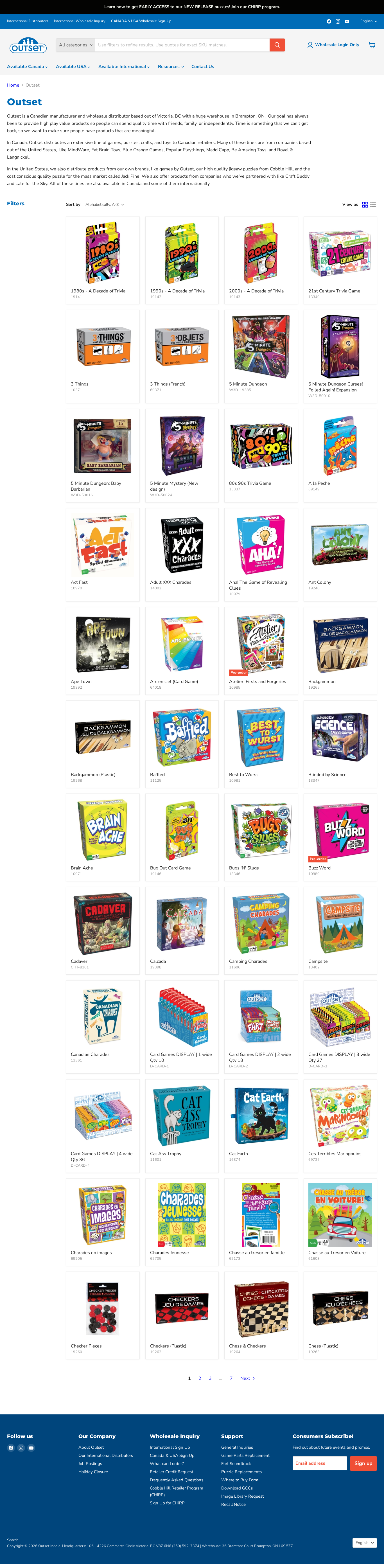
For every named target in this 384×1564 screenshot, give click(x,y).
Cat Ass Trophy (165, 1154)
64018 (155, 687)
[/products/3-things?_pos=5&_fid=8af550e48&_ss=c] (103, 347)
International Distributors (27, 21)
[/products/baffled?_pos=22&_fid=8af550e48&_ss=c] (182, 737)
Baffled (157, 775)
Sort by (73, 204)
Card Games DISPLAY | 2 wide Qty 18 (260, 1057)
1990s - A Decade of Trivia (177, 291)
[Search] (277, 45)
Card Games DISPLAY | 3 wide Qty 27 (339, 1057)
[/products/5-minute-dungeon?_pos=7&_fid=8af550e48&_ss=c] (261, 347)
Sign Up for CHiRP (167, 1503)
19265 (314, 687)
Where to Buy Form (239, 1480)
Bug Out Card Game (170, 868)
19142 (155, 296)
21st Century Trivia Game (334, 291)
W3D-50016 (82, 495)
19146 (155, 873)
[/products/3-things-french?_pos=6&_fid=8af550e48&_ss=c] (182, 347)
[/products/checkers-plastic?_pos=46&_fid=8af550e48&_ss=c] (182, 1308)
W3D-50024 (161, 495)
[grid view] (365, 205)
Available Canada (26, 67)
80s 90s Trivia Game (250, 483)
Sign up (363, 1463)
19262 (155, 1352)
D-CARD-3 (317, 1066)
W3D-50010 (319, 395)
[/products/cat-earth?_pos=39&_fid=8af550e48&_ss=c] (261, 1116)
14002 (155, 588)
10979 (234, 594)
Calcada (158, 961)
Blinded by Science (327, 775)
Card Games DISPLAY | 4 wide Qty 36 (102, 1157)
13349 (314, 296)
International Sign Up (170, 1447)
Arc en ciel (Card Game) (174, 682)
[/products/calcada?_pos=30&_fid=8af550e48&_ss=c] (182, 924)
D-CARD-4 (80, 1165)
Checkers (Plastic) (168, 1346)
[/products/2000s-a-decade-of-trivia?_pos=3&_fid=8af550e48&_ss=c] (261, 253)
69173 (234, 1258)
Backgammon (322, 682)
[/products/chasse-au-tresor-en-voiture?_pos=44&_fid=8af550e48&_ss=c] (340, 1215)
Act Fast (79, 582)
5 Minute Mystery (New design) (174, 486)
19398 (155, 967)
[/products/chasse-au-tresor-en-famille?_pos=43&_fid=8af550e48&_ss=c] (261, 1215)
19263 (314, 1352)
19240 (314, 588)
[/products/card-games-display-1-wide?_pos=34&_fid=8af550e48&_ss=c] (182, 1017)
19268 (76, 780)
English (366, 21)
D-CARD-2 (238, 1066)
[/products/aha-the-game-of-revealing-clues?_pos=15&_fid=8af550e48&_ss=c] (261, 545)
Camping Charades (248, 961)
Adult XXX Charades (170, 582)
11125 (155, 780)
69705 (155, 1258)
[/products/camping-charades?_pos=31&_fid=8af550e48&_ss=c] (261, 924)
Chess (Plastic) (323, 1346)
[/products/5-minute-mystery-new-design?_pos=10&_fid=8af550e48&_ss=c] (182, 446)
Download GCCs (237, 1488)
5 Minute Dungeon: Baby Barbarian (96, 486)
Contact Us (202, 67)
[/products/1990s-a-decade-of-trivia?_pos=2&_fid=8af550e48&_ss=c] (182, 253)
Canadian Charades (90, 1054)
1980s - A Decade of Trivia (98, 291)
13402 (314, 967)
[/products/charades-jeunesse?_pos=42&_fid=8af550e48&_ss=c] (182, 1215)
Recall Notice (233, 1504)
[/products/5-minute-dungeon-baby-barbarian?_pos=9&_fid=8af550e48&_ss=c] (103, 446)
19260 (76, 1352)
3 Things (80, 384)
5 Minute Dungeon (248, 384)
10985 (234, 687)
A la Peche (319, 483)
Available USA (72, 67)
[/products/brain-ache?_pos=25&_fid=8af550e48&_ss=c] (103, 830)
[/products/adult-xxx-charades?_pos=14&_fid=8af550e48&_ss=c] (182, 545)
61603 (314, 1258)
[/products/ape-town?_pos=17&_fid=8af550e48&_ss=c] (103, 644)
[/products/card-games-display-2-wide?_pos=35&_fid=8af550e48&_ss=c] (261, 1017)
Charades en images (91, 1253)
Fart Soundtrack (236, 1463)
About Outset (91, 1447)
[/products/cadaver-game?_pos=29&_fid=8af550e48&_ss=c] (103, 924)
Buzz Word (319, 868)
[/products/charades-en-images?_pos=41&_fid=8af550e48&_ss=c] (103, 1215)
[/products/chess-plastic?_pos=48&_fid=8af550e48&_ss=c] (340, 1308)
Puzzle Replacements (241, 1472)
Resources (169, 67)
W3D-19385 (240, 390)
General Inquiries (237, 1447)
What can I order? (167, 1463)
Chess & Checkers (247, 1346)
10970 (76, 588)
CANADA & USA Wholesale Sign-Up (141, 21)
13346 (234, 873)
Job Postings (90, 1463)
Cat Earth (238, 1154)
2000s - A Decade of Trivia (256, 291)
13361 (76, 1060)
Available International (122, 67)
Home (13, 85)
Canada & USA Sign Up (172, 1455)
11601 (155, 1159)
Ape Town (81, 682)
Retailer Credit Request (171, 1472)
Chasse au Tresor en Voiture (337, 1253)
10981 (234, 780)
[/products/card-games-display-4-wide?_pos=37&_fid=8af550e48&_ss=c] (103, 1116)
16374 (234, 1159)
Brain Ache (82, 868)
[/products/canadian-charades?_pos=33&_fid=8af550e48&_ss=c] (103, 1017)
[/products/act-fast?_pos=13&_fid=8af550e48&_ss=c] (103, 545)
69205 (76, 1258)
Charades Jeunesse (169, 1253)
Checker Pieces (86, 1346)
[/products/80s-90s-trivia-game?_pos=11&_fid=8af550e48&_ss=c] (261, 446)
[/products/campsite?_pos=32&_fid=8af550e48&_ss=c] (340, 924)
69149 (314, 489)
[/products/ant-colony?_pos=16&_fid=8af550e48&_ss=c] (340, 545)
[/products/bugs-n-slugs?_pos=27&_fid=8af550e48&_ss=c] (261, 830)
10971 (76, 873)
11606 (234, 967)
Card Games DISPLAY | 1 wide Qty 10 (181, 1057)
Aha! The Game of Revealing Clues (258, 585)
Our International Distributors (105, 1455)
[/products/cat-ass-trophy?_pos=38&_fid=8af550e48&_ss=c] (182, 1116)
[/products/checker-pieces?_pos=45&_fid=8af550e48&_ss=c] (103, 1308)
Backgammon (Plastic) (93, 775)
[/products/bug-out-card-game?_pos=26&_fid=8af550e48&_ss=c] (182, 830)
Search (12, 1540)
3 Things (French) (168, 384)
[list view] (373, 205)
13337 (234, 489)
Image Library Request (242, 1496)
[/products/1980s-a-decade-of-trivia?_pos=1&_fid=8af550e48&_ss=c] (103, 253)
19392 (76, 687)
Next (245, 1378)
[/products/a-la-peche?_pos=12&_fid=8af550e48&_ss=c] (340, 446)
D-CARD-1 (159, 1066)
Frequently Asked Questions (176, 1480)
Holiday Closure (93, 1472)
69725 (314, 1159)
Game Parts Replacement (245, 1455)
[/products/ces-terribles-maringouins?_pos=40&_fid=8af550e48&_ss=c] (340, 1116)
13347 (314, 780)
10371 (76, 390)
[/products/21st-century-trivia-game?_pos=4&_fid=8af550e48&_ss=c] (340, 253)
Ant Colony (319, 582)
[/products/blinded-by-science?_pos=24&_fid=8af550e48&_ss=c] (340, 737)
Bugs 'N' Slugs (244, 868)
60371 (155, 390)
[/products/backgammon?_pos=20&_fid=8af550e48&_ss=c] (340, 644)
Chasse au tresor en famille (257, 1253)
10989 (314, 873)
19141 (76, 296)
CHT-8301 (80, 967)
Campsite (318, 961)
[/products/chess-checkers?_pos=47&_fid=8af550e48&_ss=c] (261, 1308)
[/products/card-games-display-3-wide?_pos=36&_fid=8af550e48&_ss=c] (340, 1017)
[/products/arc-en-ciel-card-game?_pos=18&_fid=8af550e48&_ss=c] (182, 644)
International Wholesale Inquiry (79, 21)
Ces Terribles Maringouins (335, 1154)
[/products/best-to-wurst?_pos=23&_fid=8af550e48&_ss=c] (261, 737)
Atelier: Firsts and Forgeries (257, 682)
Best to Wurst (243, 775)
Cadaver (79, 961)
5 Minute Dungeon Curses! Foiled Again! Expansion (335, 387)
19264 (234, 1352)
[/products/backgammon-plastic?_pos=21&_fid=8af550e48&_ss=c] (103, 737)
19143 (234, 296)
